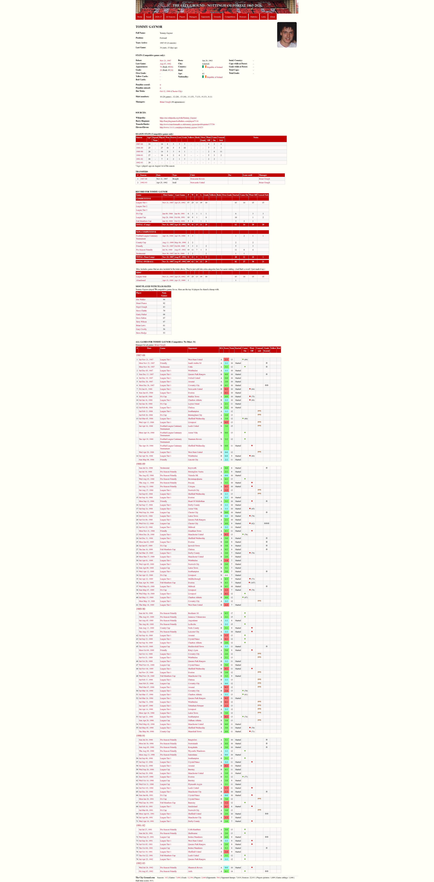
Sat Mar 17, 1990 (146, 694)
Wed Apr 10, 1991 (146, 821)
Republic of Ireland (214, 67)
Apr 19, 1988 (179, 235)
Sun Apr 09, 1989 (146, 567)
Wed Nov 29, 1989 (146, 675)
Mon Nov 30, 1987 (147, 366)
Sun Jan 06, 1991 (146, 795)
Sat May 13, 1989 (146, 597)
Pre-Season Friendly (144, 249)
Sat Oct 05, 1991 (146, 844)
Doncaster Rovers (197, 178)
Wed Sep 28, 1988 (146, 512)
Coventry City (194, 385)
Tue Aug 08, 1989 (146, 624)
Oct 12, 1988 (165, 91)
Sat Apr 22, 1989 (146, 578)
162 (166, 877)
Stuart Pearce (141, 303)
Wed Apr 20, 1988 (146, 452)
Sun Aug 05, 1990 (146, 747)
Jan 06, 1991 (179, 213)
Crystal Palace (194, 638)
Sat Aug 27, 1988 (146, 490)
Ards (190, 871)
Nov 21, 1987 (165, 60)
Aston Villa (193, 432)
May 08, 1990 (180, 242)
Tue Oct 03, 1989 (146, 646)
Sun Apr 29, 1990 (146, 720)
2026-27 (158, 16)
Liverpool (192, 422)
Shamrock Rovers (195, 867)
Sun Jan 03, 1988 (146, 392)
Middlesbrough (194, 578)
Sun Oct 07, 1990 (146, 776)
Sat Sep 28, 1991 (146, 840)
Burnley (191, 769)
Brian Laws (140, 325)
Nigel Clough (141, 306)
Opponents (205, 16)
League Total (141, 276)
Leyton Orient (193, 403)
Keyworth (192, 467)
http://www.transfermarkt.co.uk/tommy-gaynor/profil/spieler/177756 (187, 124)
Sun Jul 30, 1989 (146, 613)
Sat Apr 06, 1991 (146, 817)
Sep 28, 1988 (167, 217)
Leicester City (193, 631)
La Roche (192, 624)
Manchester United (195, 534)
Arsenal (191, 381)
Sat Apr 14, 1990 (146, 709)
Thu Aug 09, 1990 (146, 750)
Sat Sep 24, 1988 (146, 508)
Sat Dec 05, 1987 (146, 370)
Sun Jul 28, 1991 (146, 833)
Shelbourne (192, 833)
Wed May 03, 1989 (146, 586)
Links (263, 16)
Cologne (191, 486)
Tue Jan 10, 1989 (146, 549)
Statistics (254, 16)
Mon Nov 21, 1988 (147, 530)
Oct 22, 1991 (179, 221)
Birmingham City (195, 415)
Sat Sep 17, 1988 (146, 504)
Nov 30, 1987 (168, 253)
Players (182, 16)
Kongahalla (192, 747)
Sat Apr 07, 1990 (146, 705)
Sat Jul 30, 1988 (145, 471)
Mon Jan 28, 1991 (146, 798)
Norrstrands (193, 743)
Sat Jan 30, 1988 (145, 403)
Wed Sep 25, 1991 (146, 837)
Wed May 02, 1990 (146, 724)
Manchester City (194, 675)
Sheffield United (194, 813)
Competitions (230, 16)
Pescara (191, 482)
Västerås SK (193, 475)
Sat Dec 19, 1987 (146, 378)
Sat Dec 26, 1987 (146, 381)
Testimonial (140, 253)
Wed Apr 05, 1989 (146, 564)
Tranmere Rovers (195, 439)
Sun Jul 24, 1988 (146, 467)
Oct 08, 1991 (179, 217)
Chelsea (191, 407)
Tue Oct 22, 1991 (146, 855)
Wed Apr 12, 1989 (146, 571)
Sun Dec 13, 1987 (146, 374)
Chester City (177, 91)
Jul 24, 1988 (179, 253)
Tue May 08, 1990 (146, 731)
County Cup (141, 242)
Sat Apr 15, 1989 (146, 575)
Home (139, 16)
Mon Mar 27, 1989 (146, 556)
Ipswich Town (194, 545)
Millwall (191, 527)
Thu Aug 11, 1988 (146, 482)
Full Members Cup (143, 221)
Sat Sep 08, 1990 (146, 758)
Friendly (139, 246)
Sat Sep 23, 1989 (146, 638)
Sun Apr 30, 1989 (146, 582)
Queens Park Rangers (197, 374)
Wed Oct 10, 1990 (146, 780)
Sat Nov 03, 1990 (146, 787)
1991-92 (139, 158)
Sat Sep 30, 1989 (146, 642)
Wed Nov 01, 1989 (146, 664)
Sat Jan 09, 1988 (145, 396)
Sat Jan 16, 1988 (145, 400)
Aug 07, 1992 (165, 63)
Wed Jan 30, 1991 (146, 802)
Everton (191, 392)
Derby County (194, 504)
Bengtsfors (192, 739)
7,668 (178, 877)
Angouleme (193, 620)
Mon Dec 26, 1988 (146, 534)
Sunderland (192, 806)
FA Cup (139, 213)
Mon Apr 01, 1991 (146, 813)
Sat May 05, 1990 (146, 727)
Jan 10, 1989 (167, 221)
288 (170, 66)
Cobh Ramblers (194, 829)
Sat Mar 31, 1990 (146, 701)
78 (161, 66)
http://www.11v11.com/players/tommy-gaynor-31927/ (181, 127)
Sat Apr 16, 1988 (146, 426)
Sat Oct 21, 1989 (146, 657)
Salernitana (192, 754)
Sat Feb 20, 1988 (146, 415)
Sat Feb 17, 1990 (146, 679)
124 (170, 70)
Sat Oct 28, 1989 (146, 661)
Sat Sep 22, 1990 (146, 765)
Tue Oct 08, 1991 (146, 848)
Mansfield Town (194, 731)
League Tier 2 (141, 206)
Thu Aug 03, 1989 (146, 616)
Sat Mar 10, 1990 (146, 690)
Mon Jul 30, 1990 (146, 743)
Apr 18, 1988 (167, 235)
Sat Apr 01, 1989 (146, 560)
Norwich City (193, 490)
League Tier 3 (141, 210)
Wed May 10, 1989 (146, 593)
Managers (193, 16)
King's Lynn (193, 650)
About (272, 16)
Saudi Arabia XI (194, 363)
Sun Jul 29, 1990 (146, 739)
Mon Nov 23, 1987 (147, 363)
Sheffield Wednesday (196, 418)
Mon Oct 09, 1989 (146, 650)
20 (161, 70)
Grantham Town (194, 530)
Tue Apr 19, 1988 (146, 439)
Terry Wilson (141, 321)
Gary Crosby (141, 329)
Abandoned (140, 280)
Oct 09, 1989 (179, 246)
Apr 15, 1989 (167, 280)
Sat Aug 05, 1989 (146, 620)
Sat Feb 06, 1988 (146, 407)
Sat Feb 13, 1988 (146, 411)
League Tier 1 (141, 202)
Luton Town (193, 515)
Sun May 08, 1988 (146, 459)
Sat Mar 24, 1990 (146, 698)
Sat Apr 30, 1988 (146, 455)
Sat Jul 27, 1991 (145, 829)
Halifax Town (193, 396)
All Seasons (170, 16)
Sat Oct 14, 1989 (146, 653)
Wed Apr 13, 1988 (146, 422)
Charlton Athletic (195, 400)
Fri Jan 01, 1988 (145, 389)
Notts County (193, 627)
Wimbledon (193, 370)
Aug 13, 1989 (168, 242)
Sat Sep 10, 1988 (146, 497)
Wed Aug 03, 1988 (146, 478)
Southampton (193, 411)
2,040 (203, 877)
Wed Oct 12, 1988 (146, 523)
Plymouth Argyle (195, 784)
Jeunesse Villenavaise (197, 616)
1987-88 (139, 144)
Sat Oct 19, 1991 (146, 851)
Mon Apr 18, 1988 (146, 432)
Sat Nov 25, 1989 (146, 672)
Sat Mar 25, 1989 (146, 552)
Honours (242, 16)
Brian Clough (165, 101)
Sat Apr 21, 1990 (146, 716)
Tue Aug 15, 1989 (146, 631)
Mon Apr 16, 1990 (146, 712)
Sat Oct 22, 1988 (146, 527)
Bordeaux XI (193, 613)
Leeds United (193, 426)
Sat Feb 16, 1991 (146, 806)
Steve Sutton (141, 317)
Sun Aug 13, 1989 (146, 627)
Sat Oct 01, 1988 (146, 515)
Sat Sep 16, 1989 (146, 635)
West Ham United (195, 359)
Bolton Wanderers (195, 837)
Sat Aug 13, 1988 (146, 486)
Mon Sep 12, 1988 (146, 501)
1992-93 (139, 162)
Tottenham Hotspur (196, 705)
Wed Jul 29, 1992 (146, 867)
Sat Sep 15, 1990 (146, 762)
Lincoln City (193, 459)
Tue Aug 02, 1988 (146, 475)
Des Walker (140, 299)
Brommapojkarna (195, 478)
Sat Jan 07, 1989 (145, 545)
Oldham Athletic (194, 720)
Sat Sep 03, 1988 (146, 493)
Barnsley (191, 802)
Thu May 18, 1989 (146, 604)
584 (218, 877)
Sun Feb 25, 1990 (146, 683)
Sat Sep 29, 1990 (146, 773)
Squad (148, 16)
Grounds (217, 16)
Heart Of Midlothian (196, 501)
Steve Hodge (141, 332)
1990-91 (139, 155)
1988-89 (139, 147)
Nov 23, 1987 (168, 246)
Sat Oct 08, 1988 (146, 519)
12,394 (190, 877)
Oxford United (194, 378)
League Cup (141, 217)
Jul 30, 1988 (167, 249)
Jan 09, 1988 (167, 213)
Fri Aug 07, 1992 (146, 871)
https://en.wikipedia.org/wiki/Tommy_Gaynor (178, 117)
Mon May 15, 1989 (147, 601)
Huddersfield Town (196, 646)
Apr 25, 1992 (179, 202)
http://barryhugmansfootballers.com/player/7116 (179, 121)
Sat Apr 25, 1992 (146, 859)
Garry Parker (141, 314)
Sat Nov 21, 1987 (146, 359)
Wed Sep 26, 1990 (146, 769)
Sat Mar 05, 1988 (146, 418)
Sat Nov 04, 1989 (146, 668)
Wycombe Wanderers (196, 750)
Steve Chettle (141, 310)
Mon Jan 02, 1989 (146, 541)
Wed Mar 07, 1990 (146, 687)
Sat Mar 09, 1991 (146, 810)
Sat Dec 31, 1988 (146, 538)
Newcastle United (197, 182)
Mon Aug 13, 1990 (147, 754)
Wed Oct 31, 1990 (146, 784)
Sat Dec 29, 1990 (146, 791)
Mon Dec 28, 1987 (146, 385)
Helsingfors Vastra (195, 471)
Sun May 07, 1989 (146, 589)
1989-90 (139, 151)
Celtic (190, 366)
